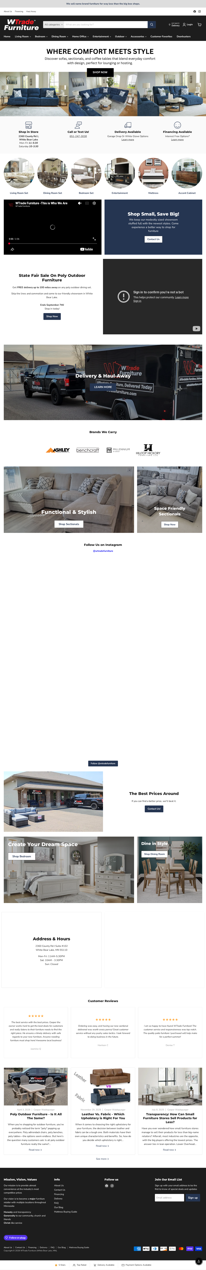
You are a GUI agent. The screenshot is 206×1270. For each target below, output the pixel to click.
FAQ (56, 1202)
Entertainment (101, 36)
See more (101, 1159)
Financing (19, 11)
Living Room (22, 36)
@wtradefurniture (103, 551)
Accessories (138, 36)
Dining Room (59, 36)
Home (7, 36)
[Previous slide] (8, 79)
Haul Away (31, 11)
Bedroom (40, 36)
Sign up (193, 1198)
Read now (34, 1149)
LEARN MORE (103, 387)
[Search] (152, 24)
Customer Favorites (161, 36)
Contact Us (59, 1189)
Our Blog (58, 1207)
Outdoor (120, 36)
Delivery (58, 1198)
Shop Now (52, 316)
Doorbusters (184, 36)
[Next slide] (198, 79)
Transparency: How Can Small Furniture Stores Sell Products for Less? (170, 1118)
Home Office (79, 36)
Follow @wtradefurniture (103, 763)
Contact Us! (154, 808)
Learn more (128, 139)
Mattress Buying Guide (65, 1211)
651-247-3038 (78, 136)
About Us (8, 11)
